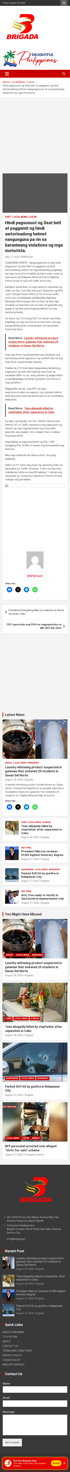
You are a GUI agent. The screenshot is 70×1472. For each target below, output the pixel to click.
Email (7, 1397)
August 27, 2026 (30, 859)
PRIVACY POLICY (12, 1355)
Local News (20, 216)
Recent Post (14, 1251)
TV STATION (10, 1336)
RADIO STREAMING (13, 1332)
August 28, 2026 (14, 779)
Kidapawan (27, 869)
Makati (36, 1138)
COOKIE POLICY (11, 1360)
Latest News (15, 715)
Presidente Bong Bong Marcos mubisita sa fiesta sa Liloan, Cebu (36, 612)
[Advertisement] (35, 138)
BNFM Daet (27, 257)
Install (56, 1463)
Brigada (29, 779)
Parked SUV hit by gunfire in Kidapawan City (40, 875)
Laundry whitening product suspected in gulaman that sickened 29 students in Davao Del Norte (33, 771)
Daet (8, 216)
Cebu (24, 822)
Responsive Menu (63, 3)
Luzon (33, 216)
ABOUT (7, 1341)
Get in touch (12, 1442)
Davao (8, 763)
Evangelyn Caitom (34, 1154)
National (26, 847)
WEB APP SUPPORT (14, 1364)
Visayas (46, 822)
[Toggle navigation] (7, 74)
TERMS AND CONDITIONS (17, 1350)
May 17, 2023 (12, 257)
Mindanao (33, 763)
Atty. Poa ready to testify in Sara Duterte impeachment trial (42, 896)
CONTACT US (10, 1346)
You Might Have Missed (23, 914)
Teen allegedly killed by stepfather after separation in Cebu (41, 829)
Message (9, 1412)
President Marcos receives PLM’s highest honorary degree (42, 853)
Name (7, 1383)
